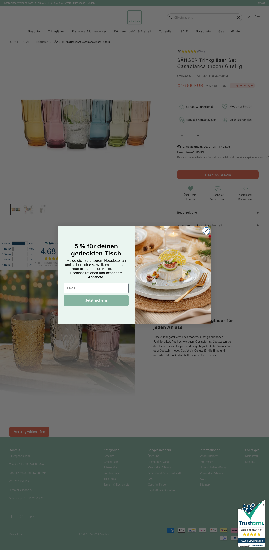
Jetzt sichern (96, 300)
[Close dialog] (206, 230)
